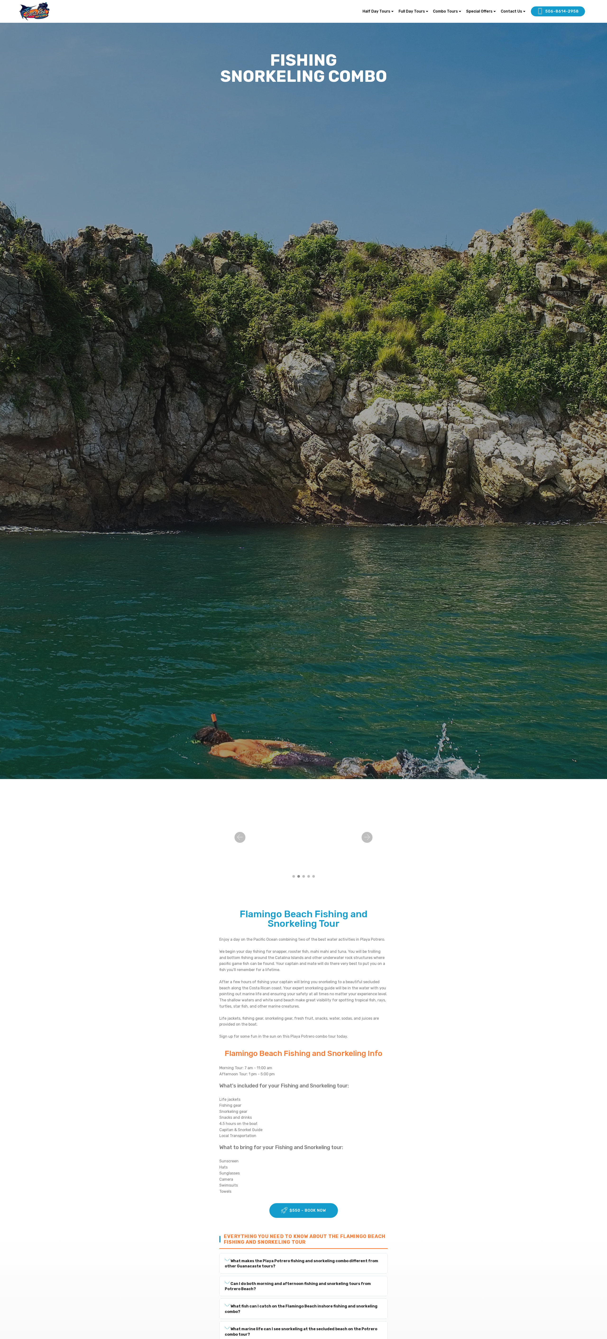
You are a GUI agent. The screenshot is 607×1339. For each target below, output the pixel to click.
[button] (240, 837)
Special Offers (479, 11)
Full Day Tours (412, 11)
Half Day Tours (376, 11)
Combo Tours (445, 11)
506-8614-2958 (562, 11)
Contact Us (511, 11)
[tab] (303, 1263)
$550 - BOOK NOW (308, 1210)
